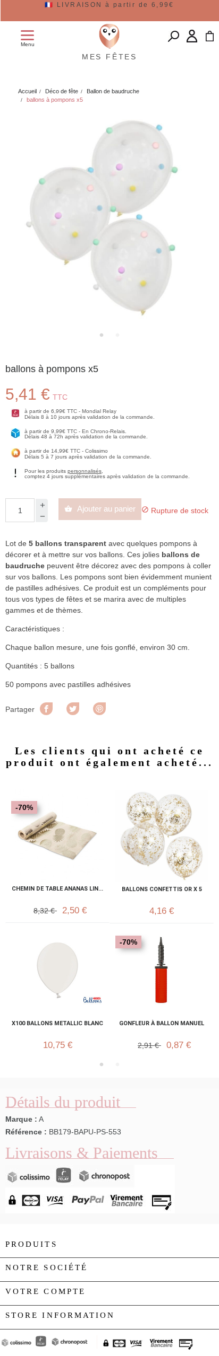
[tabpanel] (109, 219)
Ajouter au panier (100, 508)
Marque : (21, 1119)
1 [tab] (101, 335)
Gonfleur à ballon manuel (161, 1023)
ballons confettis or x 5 (162, 889)
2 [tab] (117, 335)
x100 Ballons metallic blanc (57, 1023)
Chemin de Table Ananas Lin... (57, 889)
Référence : (26, 1132)
